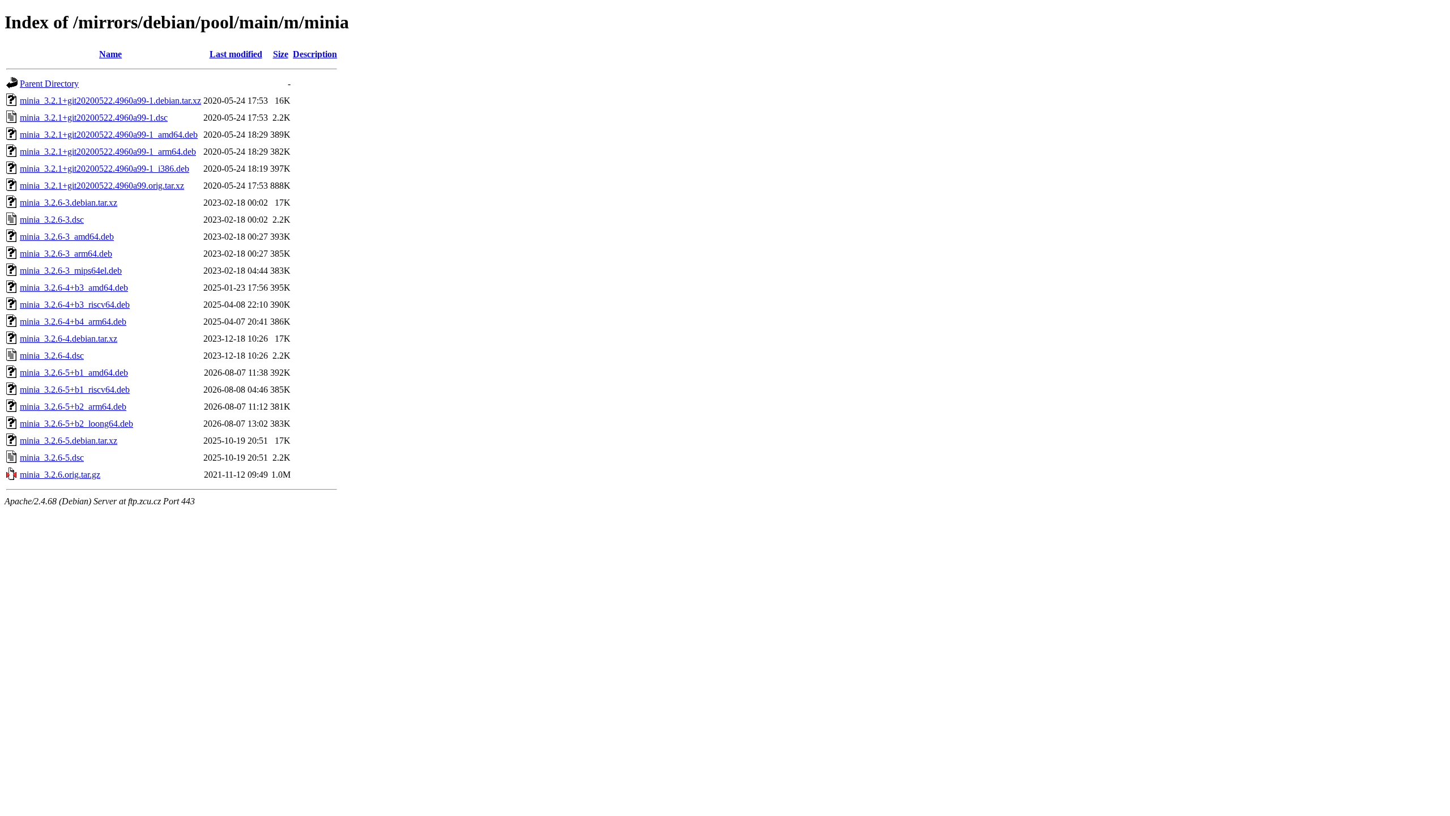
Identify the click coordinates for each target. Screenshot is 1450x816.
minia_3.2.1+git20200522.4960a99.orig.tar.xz (102, 185)
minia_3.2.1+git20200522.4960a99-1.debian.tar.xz (110, 100)
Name (110, 54)
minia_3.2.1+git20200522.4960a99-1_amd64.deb (109, 134)
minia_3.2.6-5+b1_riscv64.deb (75, 389)
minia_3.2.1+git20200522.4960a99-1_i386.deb (104, 168)
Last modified (236, 54)
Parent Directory (49, 83)
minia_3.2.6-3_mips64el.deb (71, 270)
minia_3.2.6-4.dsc (52, 355)
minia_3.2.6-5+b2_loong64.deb (76, 423)
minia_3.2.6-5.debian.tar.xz (68, 440)
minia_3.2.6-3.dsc (52, 219)
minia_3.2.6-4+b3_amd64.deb (74, 287)
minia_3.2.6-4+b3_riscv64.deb (75, 304)
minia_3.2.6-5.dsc (52, 457)
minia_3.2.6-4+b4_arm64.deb (73, 321)
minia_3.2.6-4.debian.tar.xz (68, 338)
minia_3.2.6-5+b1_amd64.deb (74, 372)
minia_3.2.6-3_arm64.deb (66, 253)
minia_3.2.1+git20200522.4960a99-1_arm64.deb (108, 151)
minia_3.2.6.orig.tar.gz (60, 474)
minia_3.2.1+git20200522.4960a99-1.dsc (94, 117)
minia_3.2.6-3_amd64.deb (67, 236)
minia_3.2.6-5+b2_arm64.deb (73, 406)
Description (315, 54)
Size (280, 54)
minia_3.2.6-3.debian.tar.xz (68, 202)
